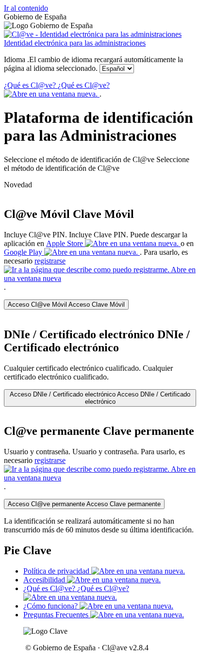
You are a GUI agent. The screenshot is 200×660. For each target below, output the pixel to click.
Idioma (93, 63)
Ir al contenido (26, 8)
